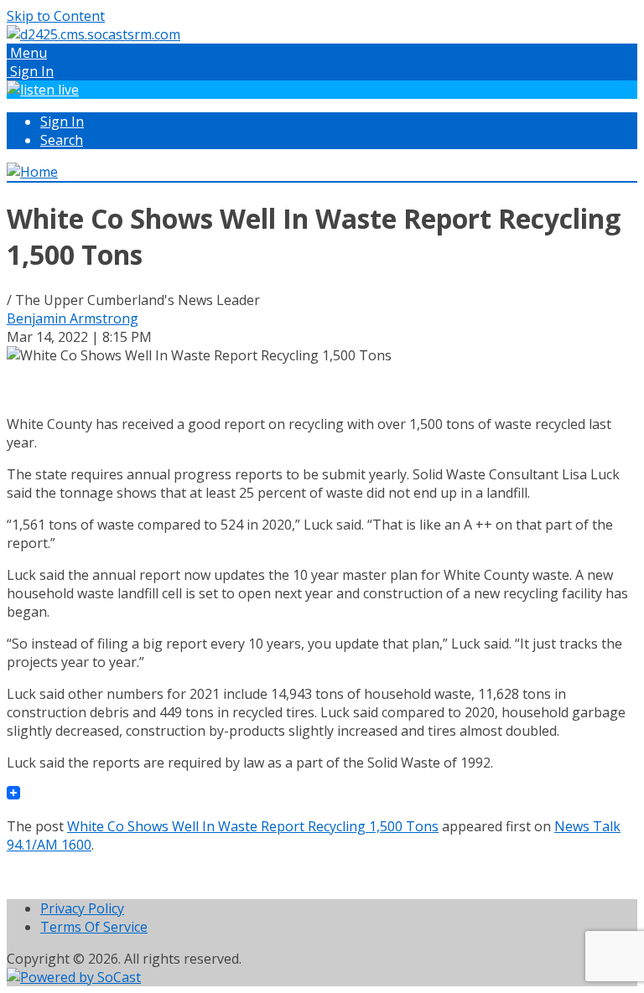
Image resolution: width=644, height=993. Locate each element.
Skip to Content (56, 16)
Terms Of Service (94, 927)
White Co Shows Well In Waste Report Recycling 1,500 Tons (253, 826)
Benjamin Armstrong (72, 318)
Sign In (62, 121)
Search (61, 140)
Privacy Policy (82, 908)
